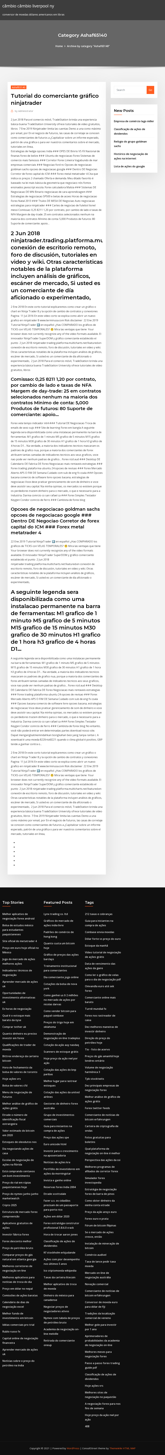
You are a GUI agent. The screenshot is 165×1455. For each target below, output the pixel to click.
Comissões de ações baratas (20, 1295)
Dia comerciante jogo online (61, 977)
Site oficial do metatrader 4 (19, 941)
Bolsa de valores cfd (14, 1085)
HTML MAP (129, 1448)
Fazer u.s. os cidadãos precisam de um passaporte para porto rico (61, 1205)
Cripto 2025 (9, 1205)
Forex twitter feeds (97, 1108)
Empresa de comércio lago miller (134, 121)
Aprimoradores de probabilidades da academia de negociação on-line (102, 1340)
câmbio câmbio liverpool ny (28, 6)
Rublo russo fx (11, 1331)
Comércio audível (95, 1255)
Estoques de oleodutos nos (19, 1142)
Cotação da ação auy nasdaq (61, 1045)
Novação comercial (96, 1284)
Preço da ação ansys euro (101, 1212)
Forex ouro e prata (96, 1218)
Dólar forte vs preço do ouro (103, 939)
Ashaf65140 (18, 87)
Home (59, 46)
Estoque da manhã (96, 945)
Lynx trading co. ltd (56, 914)
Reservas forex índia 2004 (60, 1187)
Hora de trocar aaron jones (61, 1234)
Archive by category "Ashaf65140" (88, 46)
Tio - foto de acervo (97, 1049)
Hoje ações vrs (11, 1079)
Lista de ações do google (129, 166)
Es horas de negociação (16, 1009)
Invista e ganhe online (57, 1180)
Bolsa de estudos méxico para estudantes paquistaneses (17, 930)
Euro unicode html (55, 1144)
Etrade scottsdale (55, 1194)
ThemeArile (115, 1448)
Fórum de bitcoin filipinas (100, 1225)
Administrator (24, 111)
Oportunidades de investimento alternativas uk (18, 997)
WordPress (73, 1448)
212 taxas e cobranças (98, 914)
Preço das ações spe (56, 1137)
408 (87, 1426)
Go (150, 90)
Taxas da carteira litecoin (59, 1277)
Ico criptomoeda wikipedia (60, 1270)
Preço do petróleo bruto (17, 1248)
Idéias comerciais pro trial (18, 1325)
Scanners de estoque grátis (61, 1051)
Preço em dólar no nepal (17, 1288)
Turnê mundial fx (95, 1009)
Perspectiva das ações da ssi (102, 1160)
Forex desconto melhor (17, 1241)
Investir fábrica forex (15, 1234)
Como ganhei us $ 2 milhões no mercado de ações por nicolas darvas (61, 999)
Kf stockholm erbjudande (59, 1252)
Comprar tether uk (14, 1027)
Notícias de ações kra (57, 1162)
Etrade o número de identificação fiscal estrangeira (14, 1119)
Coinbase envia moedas (99, 932)
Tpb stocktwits (94, 1079)
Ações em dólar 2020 (56, 1216)
